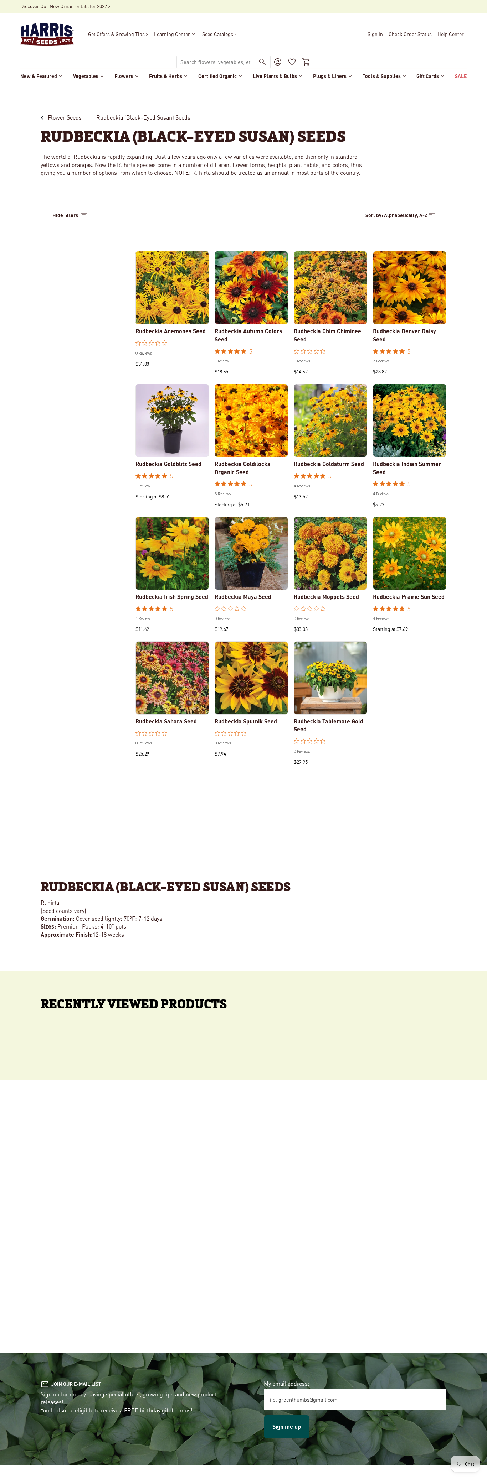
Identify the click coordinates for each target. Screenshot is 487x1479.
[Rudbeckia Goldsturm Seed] (330, 420)
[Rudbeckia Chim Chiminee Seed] (330, 287)
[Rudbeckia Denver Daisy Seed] (409, 287)
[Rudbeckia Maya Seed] (251, 553)
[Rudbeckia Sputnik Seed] (251, 678)
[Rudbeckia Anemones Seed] (172, 287)
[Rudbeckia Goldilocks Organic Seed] (251, 420)
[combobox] (216, 62)
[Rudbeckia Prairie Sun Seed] (409, 553)
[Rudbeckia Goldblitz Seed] (172, 420)
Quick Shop (172, 314)
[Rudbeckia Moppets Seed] (330, 553)
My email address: (286, 1383)
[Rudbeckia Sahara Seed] (172, 678)
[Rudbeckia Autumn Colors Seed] (251, 287)
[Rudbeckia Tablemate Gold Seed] (330, 678)
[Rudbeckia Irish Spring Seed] (172, 553)
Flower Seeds (65, 117)
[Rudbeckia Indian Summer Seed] (409, 420)
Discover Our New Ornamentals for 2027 (63, 6)
